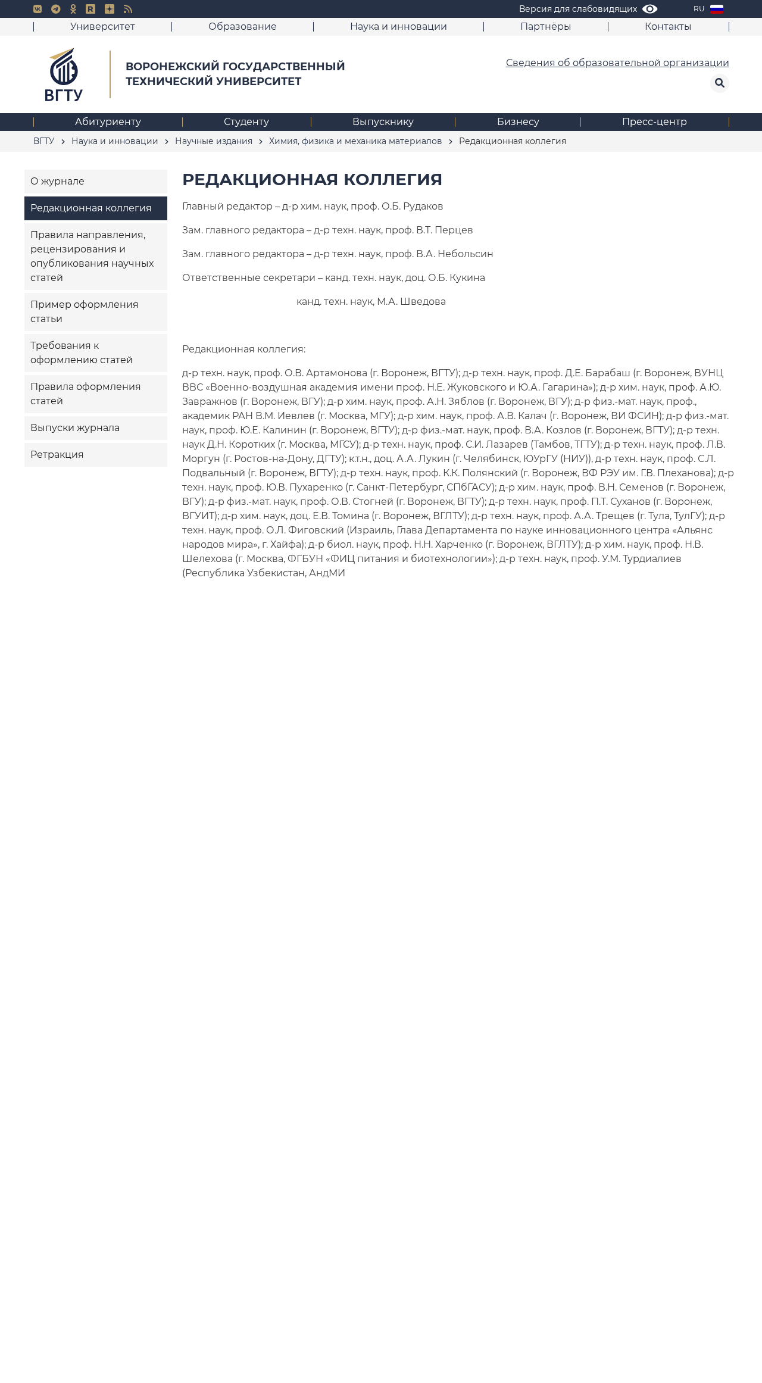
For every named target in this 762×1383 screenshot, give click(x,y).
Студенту (246, 121)
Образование (242, 26)
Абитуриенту (108, 121)
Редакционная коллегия (91, 208)
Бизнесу (518, 121)
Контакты (668, 26)
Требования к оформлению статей (81, 353)
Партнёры (546, 26)
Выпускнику (383, 121)
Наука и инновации (398, 26)
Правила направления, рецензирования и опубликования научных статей (92, 256)
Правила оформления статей (85, 394)
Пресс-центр (654, 121)
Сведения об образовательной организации (617, 62)
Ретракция (57, 454)
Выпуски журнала (75, 427)
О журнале (57, 181)
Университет (102, 26)
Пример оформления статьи (84, 311)
